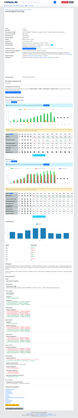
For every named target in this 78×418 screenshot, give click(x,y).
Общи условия (30, 414)
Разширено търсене (19, 5)
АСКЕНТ (7, 399)
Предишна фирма (10, 408)
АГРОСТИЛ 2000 (8, 400)
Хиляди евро (14, 102)
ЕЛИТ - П (7, 394)
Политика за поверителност (40, 414)
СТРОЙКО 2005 (8, 392)
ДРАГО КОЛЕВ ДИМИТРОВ (13, 298)
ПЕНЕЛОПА (7, 396)
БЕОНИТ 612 (8, 403)
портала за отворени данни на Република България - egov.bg (46, 415)
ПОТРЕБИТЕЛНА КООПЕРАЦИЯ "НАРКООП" (15, 397)
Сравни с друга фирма (39, 155)
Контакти (50, 414)
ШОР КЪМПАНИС (9, 393)
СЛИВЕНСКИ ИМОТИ (9, 389)
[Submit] (23, 2)
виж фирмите (38, 46)
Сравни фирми (8, 5)
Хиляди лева (8, 102)
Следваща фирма (18, 408)
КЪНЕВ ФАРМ (8, 401)
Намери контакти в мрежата (30, 48)
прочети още (69, 54)
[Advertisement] (39, 20)
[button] (19, 137)
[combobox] (38, 2)
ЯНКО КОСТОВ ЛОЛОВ (33, 55)
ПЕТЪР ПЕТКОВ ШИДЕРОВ (13, 301)
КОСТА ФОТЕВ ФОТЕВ (12, 303)
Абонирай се (65, 2)
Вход (72, 2)
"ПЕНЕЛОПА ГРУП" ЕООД (44, 57)
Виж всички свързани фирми (13, 405)
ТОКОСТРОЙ (8, 390)
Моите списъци (29, 5)
